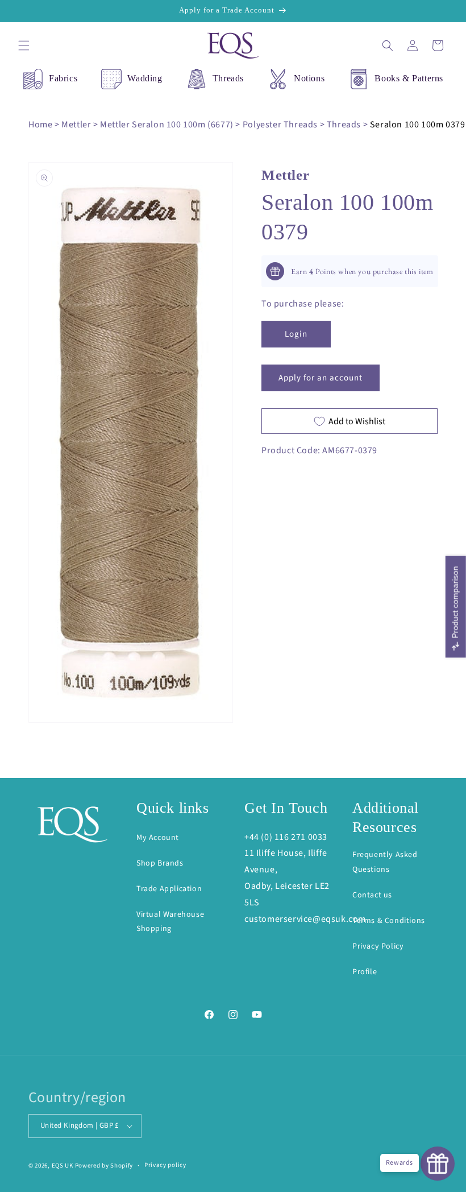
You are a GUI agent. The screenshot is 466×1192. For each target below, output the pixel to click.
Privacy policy (165, 1165)
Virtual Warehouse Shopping (170, 921)
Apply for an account (320, 378)
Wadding (144, 78)
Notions (309, 78)
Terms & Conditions (388, 920)
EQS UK (62, 1165)
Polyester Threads (280, 124)
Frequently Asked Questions (385, 862)
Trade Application (169, 889)
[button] (23, 45)
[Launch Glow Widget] (438, 1164)
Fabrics (63, 78)
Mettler (76, 124)
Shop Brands (160, 863)
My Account (157, 837)
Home (40, 124)
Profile (364, 972)
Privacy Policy (377, 946)
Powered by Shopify (104, 1165)
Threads (228, 78)
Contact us (372, 895)
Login (296, 334)
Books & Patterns (409, 78)
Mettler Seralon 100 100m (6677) (167, 124)
